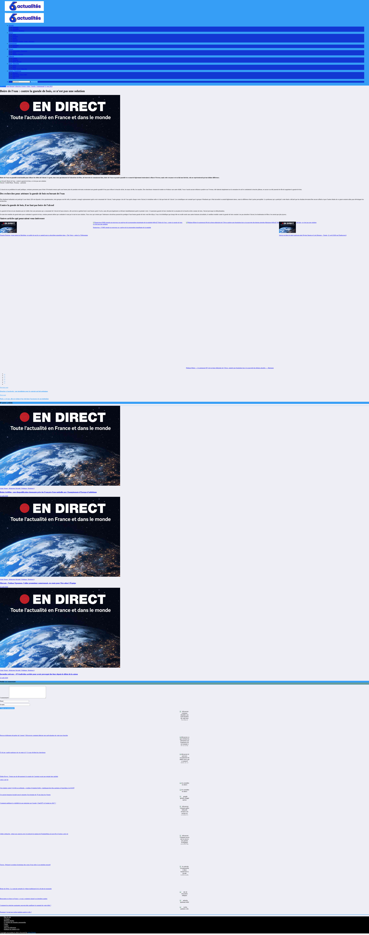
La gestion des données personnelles (15, 922)
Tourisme (15, 60)
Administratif (13, 43)
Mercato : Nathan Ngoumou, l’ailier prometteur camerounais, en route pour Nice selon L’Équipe (38, 583)
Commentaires (4, 698)
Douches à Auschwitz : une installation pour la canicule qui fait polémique (24, 391)
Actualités (15, 29)
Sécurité (11, 25)
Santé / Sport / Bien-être (19, 69)
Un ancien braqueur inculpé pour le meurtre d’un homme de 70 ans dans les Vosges (25, 795)
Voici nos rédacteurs (10, 927)
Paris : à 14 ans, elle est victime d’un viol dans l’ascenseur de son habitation (24, 399)
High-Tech (15, 76)
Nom (1, 701)
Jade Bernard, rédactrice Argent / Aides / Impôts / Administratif (25, 86)
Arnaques (15, 27)
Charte (6, 924)
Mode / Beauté (16, 62)
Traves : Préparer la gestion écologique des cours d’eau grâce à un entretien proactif (25, 865)
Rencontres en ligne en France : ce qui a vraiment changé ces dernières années (23, 899)
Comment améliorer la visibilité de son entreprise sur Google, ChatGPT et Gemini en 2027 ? (28, 803)
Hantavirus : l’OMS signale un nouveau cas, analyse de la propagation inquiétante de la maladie (122, 227)
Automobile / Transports (19, 51)
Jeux (13, 78)
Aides (14, 34)
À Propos (7, 919)
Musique (15, 73)
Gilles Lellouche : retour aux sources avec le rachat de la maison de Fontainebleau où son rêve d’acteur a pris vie (34, 834)
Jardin (14, 53)
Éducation (15, 45)
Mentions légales (9, 920)
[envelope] (4, 379)
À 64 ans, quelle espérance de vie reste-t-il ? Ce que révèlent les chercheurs (22, 752)
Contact (6, 926)
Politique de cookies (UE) (12, 929)
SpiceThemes (32, 932)
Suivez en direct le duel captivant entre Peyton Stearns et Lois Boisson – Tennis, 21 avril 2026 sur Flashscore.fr (312, 235)
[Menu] (5, 12)
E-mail (2, 704)
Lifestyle (11, 56)
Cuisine (14, 58)
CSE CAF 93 (4, 780)
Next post (3, 395)
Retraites (15, 40)
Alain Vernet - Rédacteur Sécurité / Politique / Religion (17, 488)
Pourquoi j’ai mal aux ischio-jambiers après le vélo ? (16, 912)
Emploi (14, 47)
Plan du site (7, 917)
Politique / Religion (18, 31)
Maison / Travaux (17, 54)
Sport (14, 67)
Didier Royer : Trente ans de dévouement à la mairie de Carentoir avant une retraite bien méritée (29, 776)
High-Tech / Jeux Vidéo (19, 74)
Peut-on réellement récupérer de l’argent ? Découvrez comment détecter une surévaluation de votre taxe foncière (34, 735)
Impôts (14, 38)
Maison (11, 49)
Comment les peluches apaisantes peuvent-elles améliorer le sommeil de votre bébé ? (25, 905)
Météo (14, 65)
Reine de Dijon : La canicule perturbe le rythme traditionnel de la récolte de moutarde (26, 889)
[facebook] (4, 374)
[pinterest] (4, 381)
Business (15, 36)
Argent (11, 33)
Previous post (4, 387)
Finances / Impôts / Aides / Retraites (23, 41)
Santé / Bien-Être (14, 63)
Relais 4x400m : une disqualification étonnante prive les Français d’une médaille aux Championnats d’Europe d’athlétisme (48, 492)
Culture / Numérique (15, 71)
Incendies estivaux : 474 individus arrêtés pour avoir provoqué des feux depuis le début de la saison (39, 674)
